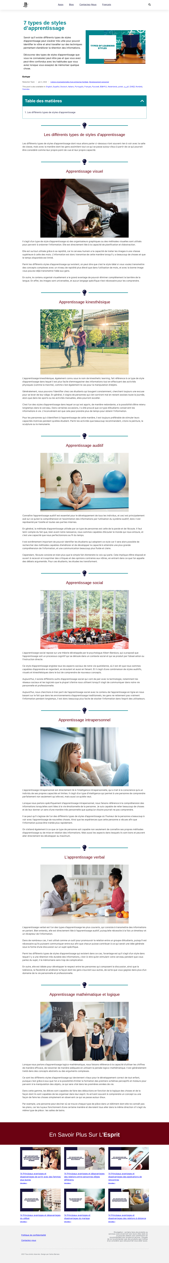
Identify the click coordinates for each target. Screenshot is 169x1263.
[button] (149, 4)
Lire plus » (23, 1183)
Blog (71, 4)
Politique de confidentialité (33, 1235)
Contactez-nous (87, 4)
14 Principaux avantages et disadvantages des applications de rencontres (125, 1176)
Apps (60, 4)
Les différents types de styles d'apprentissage (51, 112)
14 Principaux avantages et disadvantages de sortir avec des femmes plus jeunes (40, 1176)
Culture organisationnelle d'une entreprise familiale (69, 82)
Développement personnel (99, 82)
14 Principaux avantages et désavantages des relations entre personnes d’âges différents (84, 1176)
